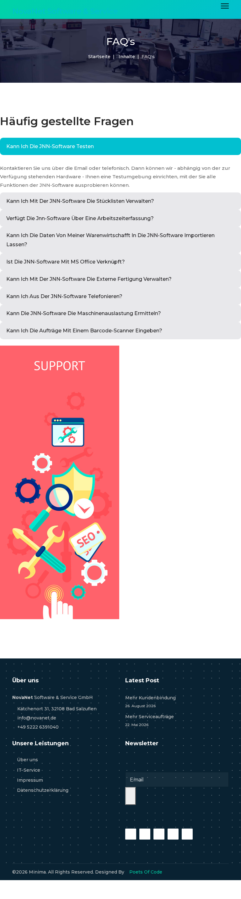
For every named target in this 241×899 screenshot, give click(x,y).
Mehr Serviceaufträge (149, 720)
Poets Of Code (145, 872)
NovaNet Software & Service (65, 11)
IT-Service (28, 770)
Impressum (30, 780)
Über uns (27, 760)
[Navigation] (225, 11)
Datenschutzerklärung (42, 790)
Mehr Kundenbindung (150, 701)
